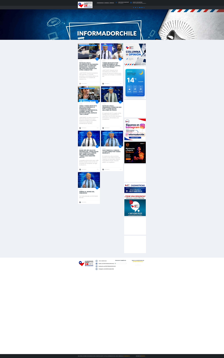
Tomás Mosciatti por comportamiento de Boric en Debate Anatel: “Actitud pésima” (111, 65)
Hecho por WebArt (140, 94)
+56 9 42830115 (120, 3)
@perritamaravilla (138, 261)
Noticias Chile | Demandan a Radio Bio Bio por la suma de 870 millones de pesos (111, 108)
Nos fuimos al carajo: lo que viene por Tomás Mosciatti (111, 151)
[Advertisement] (135, 108)
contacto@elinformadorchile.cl (139, 3)
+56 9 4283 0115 (103, 260)
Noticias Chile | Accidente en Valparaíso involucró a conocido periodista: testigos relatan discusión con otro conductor (88, 66)
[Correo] (142, 7)
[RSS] (144, 7)
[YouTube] (140, 7)
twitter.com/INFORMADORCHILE (106, 263)
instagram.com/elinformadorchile (106, 269)
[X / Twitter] (135, 7)
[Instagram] (137, 7)
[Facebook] (133, 7)
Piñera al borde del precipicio (87, 192)
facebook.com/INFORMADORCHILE (107, 266)
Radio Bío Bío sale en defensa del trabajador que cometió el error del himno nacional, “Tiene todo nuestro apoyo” (88, 153)
